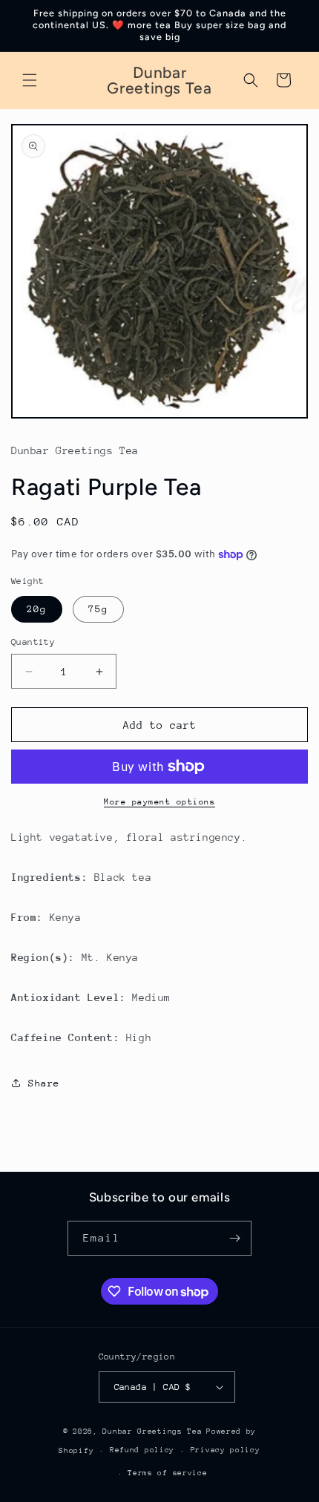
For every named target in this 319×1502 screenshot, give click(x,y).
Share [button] (44, 1083)
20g (37, 608)
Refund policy (142, 1450)
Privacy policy (225, 1450)
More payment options (159, 802)
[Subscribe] (234, 1238)
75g (98, 608)
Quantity (33, 642)
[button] (29, 80)
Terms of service (167, 1473)
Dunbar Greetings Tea (152, 1431)
